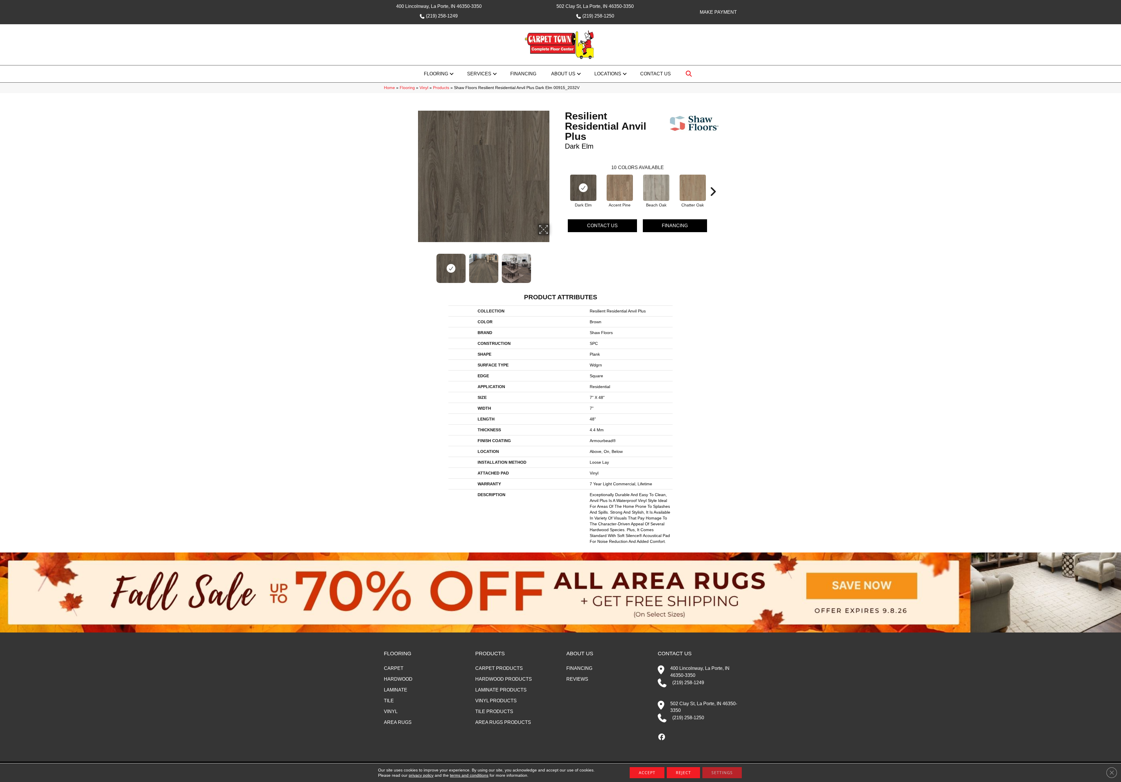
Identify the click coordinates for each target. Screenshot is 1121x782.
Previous (414, 265)
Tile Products (494, 711)
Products (441, 88)
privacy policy (421, 775)
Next (553, 265)
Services (479, 73)
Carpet (393, 668)
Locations (607, 73)
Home (389, 88)
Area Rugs (398, 722)
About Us (563, 73)
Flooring (436, 73)
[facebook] (662, 737)
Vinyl (423, 88)
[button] (451, 73)
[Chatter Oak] (692, 187)
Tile (389, 700)
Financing (523, 73)
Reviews (577, 679)
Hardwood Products (503, 679)
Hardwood (398, 679)
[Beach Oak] (656, 187)
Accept (647, 772)
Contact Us (655, 73)
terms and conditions (469, 775)
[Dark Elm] (583, 187)
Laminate (395, 689)
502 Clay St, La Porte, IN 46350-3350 (595, 6)
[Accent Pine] (619, 187)
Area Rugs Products (503, 722)
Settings (722, 772)
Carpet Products (499, 668)
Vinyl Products (496, 700)
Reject (683, 772)
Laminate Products (501, 689)
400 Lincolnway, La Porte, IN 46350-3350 (439, 6)
